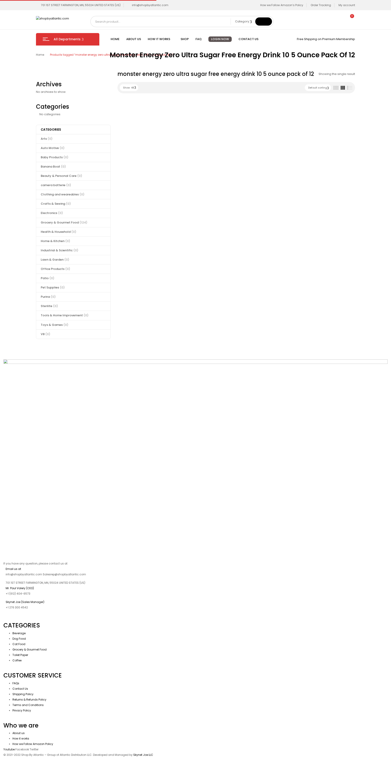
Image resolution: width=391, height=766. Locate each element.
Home (40, 55)
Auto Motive (52, 148)
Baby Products (54, 157)
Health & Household (58, 232)
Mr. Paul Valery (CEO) (20, 588)
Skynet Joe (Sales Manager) (25, 602)
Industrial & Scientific (59, 250)
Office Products (55, 269)
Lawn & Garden (55, 259)
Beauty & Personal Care (61, 176)
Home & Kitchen (55, 241)
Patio (47, 278)
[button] (350, 18)
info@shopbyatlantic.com (150, 5)
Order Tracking (321, 5)
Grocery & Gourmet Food (64, 222)
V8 (45, 334)
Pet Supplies (53, 287)
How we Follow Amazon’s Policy (281, 5)
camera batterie (56, 185)
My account (347, 5)
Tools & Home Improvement (64, 315)
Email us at (13, 569)
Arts (46, 139)
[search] (263, 21)
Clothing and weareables (62, 194)
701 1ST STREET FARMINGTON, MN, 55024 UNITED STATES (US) (81, 5)
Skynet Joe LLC (143, 755)
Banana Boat (53, 166)
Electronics (52, 213)
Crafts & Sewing (56, 204)
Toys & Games (54, 325)
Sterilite (49, 306)
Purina (48, 297)
